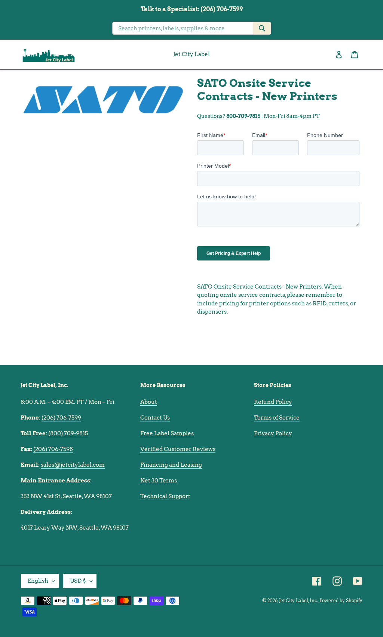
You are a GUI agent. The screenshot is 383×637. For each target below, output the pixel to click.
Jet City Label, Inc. (298, 600)
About (148, 402)
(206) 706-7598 (53, 449)
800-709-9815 (243, 116)
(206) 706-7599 (61, 417)
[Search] (262, 28)
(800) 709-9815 (68, 433)
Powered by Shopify (340, 600)
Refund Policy (273, 402)
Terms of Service (277, 417)
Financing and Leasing (171, 464)
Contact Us (155, 417)
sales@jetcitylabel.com (73, 464)
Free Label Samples (167, 433)
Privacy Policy (273, 433)
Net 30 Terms (158, 480)
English (38, 580)
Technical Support (165, 496)
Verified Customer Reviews (177, 449)
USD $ (78, 580)
